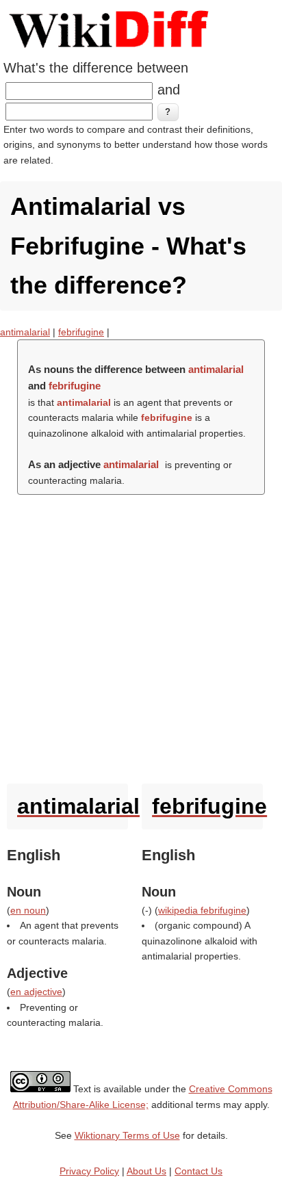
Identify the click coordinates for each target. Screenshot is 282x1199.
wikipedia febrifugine (202, 910)
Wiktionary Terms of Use (127, 1135)
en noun (28, 910)
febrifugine (81, 331)
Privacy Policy (89, 1170)
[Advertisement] (141, 636)
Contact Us (198, 1170)
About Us (146, 1170)
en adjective (36, 991)
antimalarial (25, 331)
